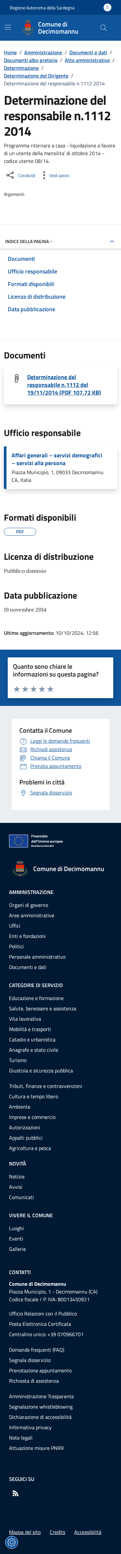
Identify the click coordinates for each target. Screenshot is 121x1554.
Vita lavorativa (25, 1019)
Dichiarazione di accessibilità (40, 1417)
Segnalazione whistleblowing (41, 1406)
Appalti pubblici (26, 1138)
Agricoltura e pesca (30, 1148)
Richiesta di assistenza (34, 1381)
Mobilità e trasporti (30, 1029)
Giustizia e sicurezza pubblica (41, 1070)
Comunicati (21, 1197)
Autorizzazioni (24, 1127)
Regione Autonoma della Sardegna (42, 7)
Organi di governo (28, 905)
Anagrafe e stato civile (33, 1050)
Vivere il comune (31, 1215)
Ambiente (19, 1107)
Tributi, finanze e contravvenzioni (45, 1086)
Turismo (17, 1060)
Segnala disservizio (30, 1360)
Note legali (21, 1438)
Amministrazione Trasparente (41, 1396)
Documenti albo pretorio (30, 60)
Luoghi (16, 1228)
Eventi (16, 1238)
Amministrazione (43, 52)
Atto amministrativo (87, 60)
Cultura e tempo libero (33, 1096)
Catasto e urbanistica (32, 1039)
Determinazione (21, 68)
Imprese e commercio (32, 1117)
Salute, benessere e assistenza (42, 1008)
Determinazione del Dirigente (36, 76)
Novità (17, 1163)
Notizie (17, 1176)
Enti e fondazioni (27, 936)
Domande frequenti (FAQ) (36, 1350)
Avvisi (15, 1187)
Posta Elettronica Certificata (40, 1324)
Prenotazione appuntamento (40, 1370)
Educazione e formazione (36, 998)
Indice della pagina (27, 241)
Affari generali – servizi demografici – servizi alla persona (57, 459)
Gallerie (17, 1249)
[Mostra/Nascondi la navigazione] (8, 27)
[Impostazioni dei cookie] (11, 1542)
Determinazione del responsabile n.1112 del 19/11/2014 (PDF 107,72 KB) (64, 385)
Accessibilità (87, 1532)
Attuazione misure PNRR (36, 1448)
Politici (16, 946)
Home (10, 52)
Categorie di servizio (36, 985)
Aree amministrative (31, 915)
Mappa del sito (25, 1532)
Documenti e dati (88, 52)
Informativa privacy (30, 1427)
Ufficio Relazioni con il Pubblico (43, 1313)
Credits (57, 1532)
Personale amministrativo (37, 957)
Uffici (14, 926)
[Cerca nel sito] (103, 28)
